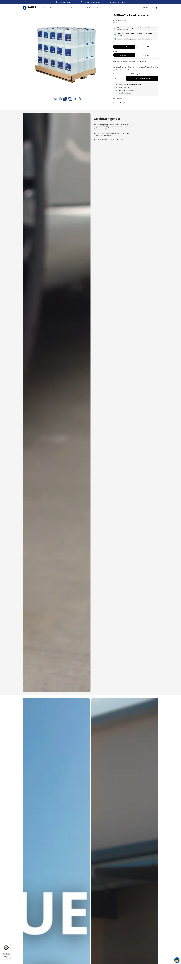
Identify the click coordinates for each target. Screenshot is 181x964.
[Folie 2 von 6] (60, 99)
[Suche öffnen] (152, 8)
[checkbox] (125, 70)
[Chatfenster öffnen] (176, 960)
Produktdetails (117, 99)
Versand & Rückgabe (119, 103)
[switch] (6, 957)
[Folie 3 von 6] (65, 99)
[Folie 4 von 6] (70, 99)
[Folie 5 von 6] (75, 99)
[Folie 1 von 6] (55, 99)
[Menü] (9, 945)
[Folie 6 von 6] (80, 99)
